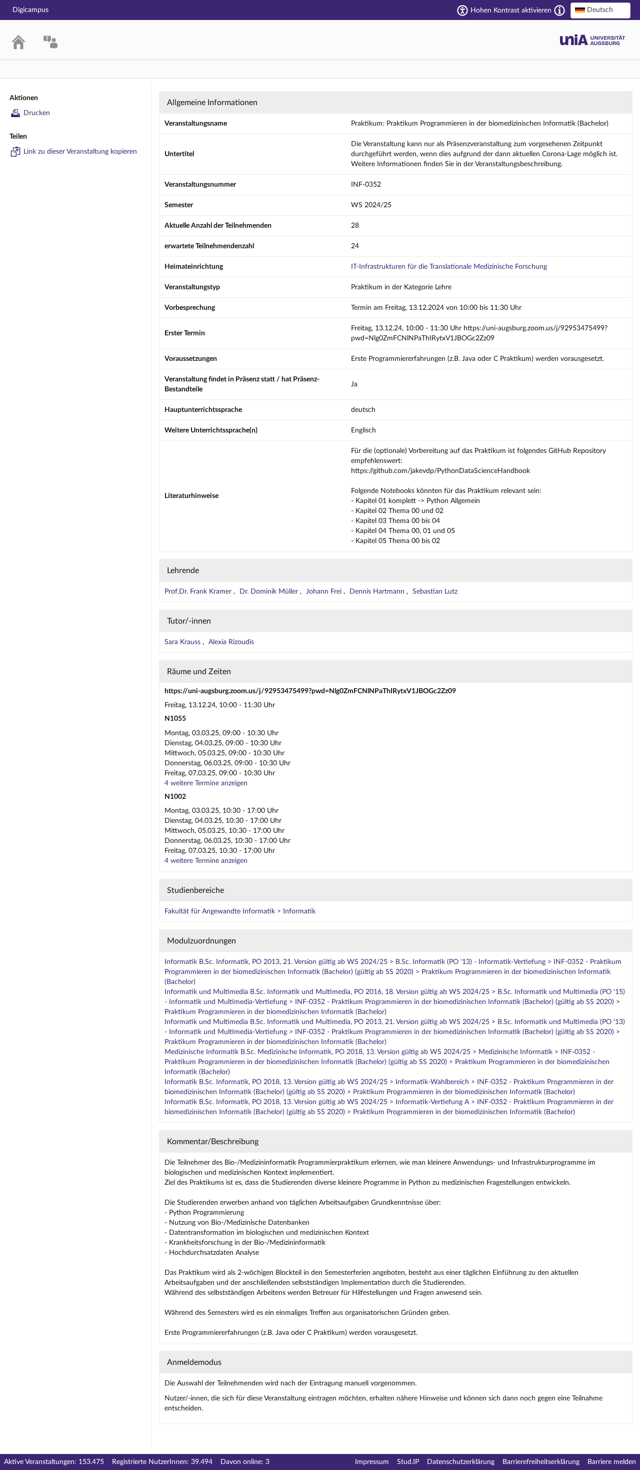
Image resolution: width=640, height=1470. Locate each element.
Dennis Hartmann (378, 591)
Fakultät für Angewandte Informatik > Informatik (240, 911)
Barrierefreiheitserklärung (541, 1461)
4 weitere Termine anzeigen (206, 783)
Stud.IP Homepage (592, 40)
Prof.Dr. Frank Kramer (199, 591)
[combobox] (600, 11)
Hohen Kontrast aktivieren (511, 10)
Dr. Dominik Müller (270, 591)
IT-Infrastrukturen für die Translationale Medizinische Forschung (449, 266)
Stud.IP (408, 1461)
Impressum (372, 1461)
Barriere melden (612, 1461)
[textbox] (600, 10)
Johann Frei (325, 591)
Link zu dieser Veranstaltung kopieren (80, 151)
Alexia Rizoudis (231, 642)
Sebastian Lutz (435, 591)
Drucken (37, 113)
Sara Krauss (183, 642)
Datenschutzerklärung (460, 1461)
